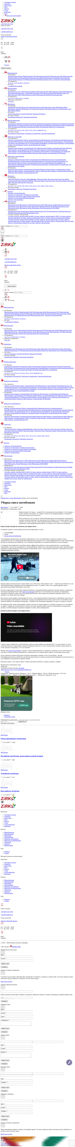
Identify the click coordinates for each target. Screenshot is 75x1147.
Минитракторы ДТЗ (19, 79)
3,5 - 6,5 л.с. (18, 130)
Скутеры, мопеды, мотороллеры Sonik (46, 219)
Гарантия (7, 4)
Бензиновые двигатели (15, 189)
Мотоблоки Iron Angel (26, 107)
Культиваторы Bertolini (15, 123)
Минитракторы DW (56, 76)
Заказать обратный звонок (9, 36)
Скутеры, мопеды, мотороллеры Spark (32, 221)
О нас (6, 10)
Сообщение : (5, 1020)
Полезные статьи (9, 716)
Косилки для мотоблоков (26, 141)
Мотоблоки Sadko (38, 107)
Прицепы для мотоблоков (66, 143)
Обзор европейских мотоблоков (13, 739)
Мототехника (8, 456)
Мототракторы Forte (50, 93)
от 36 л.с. (27, 83)
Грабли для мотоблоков (30, 140)
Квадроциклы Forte (14, 211)
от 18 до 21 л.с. (19, 98)
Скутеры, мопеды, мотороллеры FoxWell (20, 216)
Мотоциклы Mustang (38, 206)
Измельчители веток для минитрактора (53, 159)
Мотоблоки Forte (13, 107)
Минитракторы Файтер (15, 76)
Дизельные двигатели (29, 189)
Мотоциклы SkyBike (51, 206)
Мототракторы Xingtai (56, 91)
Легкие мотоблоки (14, 114)
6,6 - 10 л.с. (25, 130)
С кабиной (11, 86)
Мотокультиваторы (10, 362)
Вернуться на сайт (6, 981)
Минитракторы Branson (21, 78)
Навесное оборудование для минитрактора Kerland (24, 169)
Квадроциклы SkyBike (65, 467)
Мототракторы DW (42, 91)
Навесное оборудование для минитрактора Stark (55, 169)
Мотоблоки (7, 344)
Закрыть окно (5, 963)
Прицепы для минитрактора (51, 164)
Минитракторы (9, 307)
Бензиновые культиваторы (16, 133)
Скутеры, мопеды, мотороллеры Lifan (32, 218)
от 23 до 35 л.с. (19, 83)
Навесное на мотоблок (11, 381)
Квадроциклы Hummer (27, 211)
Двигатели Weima (61, 181)
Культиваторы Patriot (46, 127)
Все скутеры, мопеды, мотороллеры (38, 223)
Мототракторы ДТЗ (63, 93)
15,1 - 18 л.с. (41, 186)
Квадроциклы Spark (19, 213)
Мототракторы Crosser (29, 95)
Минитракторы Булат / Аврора (48, 79)
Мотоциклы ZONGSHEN (51, 208)
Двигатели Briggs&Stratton (28, 179)
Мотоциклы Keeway (63, 205)
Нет (12, 101)
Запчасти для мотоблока (15, 199)
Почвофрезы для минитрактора (52, 411)
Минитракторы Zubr (32, 79)
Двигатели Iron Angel (14, 181)
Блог (5, 13)
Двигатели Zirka (62, 431)
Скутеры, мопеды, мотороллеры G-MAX (46, 216)
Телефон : (4, 1082)
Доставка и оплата (10, 2)
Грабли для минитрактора (33, 159)
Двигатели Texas (50, 181)
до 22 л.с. (11, 83)
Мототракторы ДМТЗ (15, 95)
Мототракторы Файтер (29, 91)
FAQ (5, 7)
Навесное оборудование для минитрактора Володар (57, 171)
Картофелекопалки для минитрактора (20, 161)
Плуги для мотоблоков (32, 143)
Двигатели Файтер (14, 179)
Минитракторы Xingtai (64, 313)
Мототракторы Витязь (43, 95)
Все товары (42, 145)
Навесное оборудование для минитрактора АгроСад (24, 171)
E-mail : (3, 958)
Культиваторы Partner (33, 127)
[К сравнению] (1, 672)
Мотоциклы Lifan (13, 206)
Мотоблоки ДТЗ (27, 109)
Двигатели (7, 424)
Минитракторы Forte (29, 76)
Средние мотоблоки (26, 114)
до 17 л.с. (11, 98)
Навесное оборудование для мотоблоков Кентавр (45, 150)
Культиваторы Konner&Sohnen (42, 125)
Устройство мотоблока (10, 773)
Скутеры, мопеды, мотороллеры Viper (56, 221)
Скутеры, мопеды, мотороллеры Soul (59, 475)
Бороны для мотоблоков (15, 140)
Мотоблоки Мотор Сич (52, 109)
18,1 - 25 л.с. (49, 186)
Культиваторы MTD (67, 368)
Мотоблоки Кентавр (38, 109)
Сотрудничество (9, 824)
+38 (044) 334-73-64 (7, 24)
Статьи (11, 498)
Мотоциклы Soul (63, 206)
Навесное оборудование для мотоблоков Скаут (49, 151)
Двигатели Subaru (39, 181)
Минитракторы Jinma (43, 76)
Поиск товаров (5, 226)
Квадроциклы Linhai (55, 211)
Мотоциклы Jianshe (51, 205)
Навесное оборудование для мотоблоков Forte (22, 148)
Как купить (8, 5)
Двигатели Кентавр (18, 182)
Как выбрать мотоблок (10, 791)
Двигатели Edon (42, 179)
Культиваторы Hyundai (58, 123)
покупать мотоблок (15, 650)
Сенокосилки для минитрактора (50, 413)
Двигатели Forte (52, 179)
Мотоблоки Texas (50, 107)
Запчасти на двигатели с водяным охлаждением (23, 195)
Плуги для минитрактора (47, 163)
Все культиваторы (58, 127)
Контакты (7, 12)
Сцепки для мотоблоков (30, 145)
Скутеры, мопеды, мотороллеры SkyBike (21, 219)
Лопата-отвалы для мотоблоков (63, 141)
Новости (7, 715)
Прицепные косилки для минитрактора (29, 164)
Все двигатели (28, 182)
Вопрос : (4, 1052)
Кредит (6, 9)
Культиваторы (8, 837)
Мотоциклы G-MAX (25, 205)
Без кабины (18, 86)
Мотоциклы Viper (37, 208)
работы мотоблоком (28, 591)
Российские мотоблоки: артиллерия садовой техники (22, 756)
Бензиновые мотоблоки (15, 117)
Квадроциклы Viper (32, 213)
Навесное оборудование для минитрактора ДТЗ (23, 172)
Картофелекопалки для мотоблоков (49, 140)
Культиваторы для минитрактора (63, 410)
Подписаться (22, 721)
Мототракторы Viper (36, 93)
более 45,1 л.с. (42, 130)
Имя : (3, 955)
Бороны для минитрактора (16, 159)
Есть (9, 101)
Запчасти (6, 443)
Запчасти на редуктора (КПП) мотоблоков (21, 198)
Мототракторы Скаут (14, 91)
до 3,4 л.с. (11, 130)
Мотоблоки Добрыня (14, 109)
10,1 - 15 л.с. (33, 130)
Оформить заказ (6, 1144)
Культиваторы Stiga (58, 125)
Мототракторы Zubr (65, 330)
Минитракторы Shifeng (36, 78)
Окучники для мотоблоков (16, 143)
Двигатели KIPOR (27, 181)
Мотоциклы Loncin (25, 206)
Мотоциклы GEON (39, 205)
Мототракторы (8, 325)
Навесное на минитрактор (12, 403)
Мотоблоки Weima (61, 107)
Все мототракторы (56, 95)
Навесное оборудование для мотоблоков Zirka (51, 148)
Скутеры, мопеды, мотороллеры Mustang (57, 218)
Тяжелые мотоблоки (39, 114)
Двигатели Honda (63, 179)
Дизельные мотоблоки (30, 117)
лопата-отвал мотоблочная (12, 536)
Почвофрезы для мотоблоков (49, 143)
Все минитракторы (64, 79)
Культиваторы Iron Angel (25, 125)
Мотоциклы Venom (26, 208)
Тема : (3, 1016)
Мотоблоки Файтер (14, 110)
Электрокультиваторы (48, 133)
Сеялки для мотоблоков (15, 145)
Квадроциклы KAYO (41, 211)
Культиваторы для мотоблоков (43, 141)
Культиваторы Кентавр (19, 127)
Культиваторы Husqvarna (43, 123)
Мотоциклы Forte (13, 205)
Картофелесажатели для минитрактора (44, 161)
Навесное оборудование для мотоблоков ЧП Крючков (49, 153)
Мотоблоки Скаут (65, 109)
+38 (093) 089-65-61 (7, 32)
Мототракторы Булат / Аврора (20, 93)
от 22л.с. (26, 98)
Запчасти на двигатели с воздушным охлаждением (24, 196)
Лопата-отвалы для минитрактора (27, 163)
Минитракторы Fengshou (52, 78)
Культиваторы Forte (29, 123)
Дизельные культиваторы (33, 133)
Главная (3, 498)
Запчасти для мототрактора (16, 193)
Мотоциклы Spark (13, 208)
